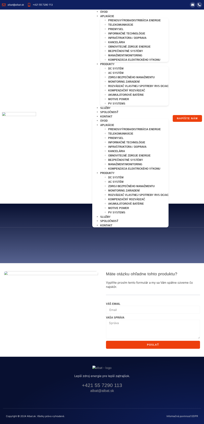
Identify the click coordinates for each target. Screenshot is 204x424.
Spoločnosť (109, 221)
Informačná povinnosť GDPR (182, 416)
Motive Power (118, 99)
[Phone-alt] (199, 5)
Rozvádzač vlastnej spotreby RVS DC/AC (138, 86)
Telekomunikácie (120, 24)
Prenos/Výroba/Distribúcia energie (134, 20)
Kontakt (106, 116)
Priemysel (116, 29)
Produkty (107, 64)
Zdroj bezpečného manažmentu (131, 77)
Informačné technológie (126, 33)
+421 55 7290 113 (102, 385)
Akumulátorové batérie (126, 94)
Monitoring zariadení (124, 81)
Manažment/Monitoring (125, 55)
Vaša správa (115, 317)
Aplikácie (107, 16)
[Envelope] (192, 5)
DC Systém (116, 68)
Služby (105, 216)
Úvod (104, 120)
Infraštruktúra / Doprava (127, 37)
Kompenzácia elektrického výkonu (134, 59)
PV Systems (116, 103)
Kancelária (116, 42)
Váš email (113, 303)
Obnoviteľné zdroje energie (129, 46)
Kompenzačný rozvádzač (126, 90)
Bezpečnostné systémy (125, 51)
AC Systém (116, 72)
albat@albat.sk (102, 391)
